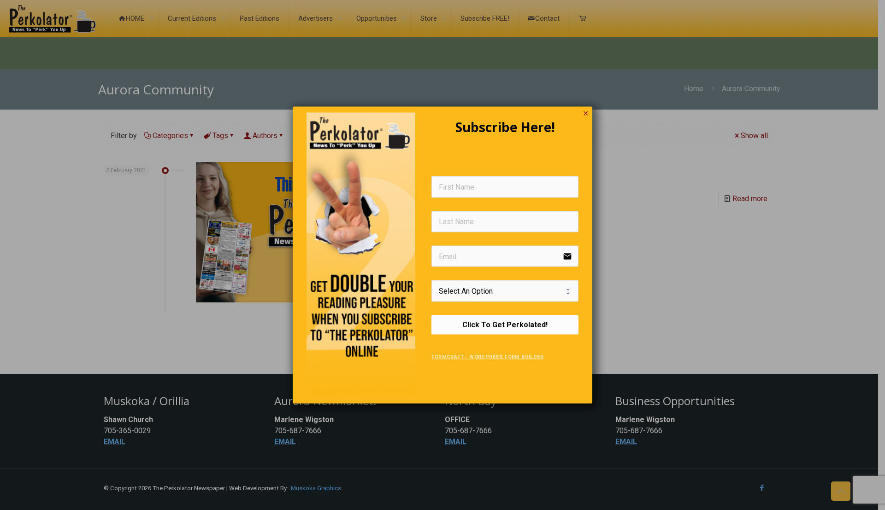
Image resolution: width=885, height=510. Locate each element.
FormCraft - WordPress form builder (487, 356)
